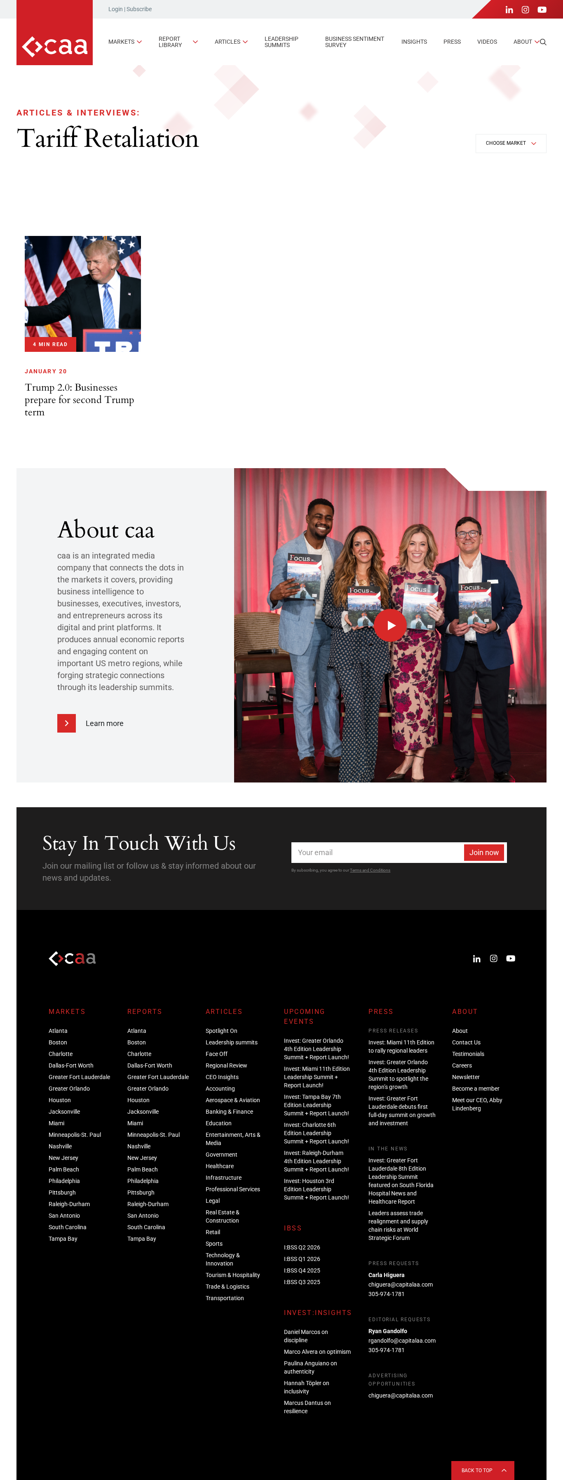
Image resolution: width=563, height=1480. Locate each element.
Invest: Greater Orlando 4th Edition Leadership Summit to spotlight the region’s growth (398, 1074)
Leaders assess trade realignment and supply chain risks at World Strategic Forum (398, 1225)
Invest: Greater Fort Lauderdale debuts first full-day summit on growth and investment (402, 1110)
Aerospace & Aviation (233, 1100)
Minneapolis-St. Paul (75, 1134)
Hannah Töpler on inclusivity (306, 1387)
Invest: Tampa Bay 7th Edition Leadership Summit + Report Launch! (316, 1105)
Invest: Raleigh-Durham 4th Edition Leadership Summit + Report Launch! (316, 1161)
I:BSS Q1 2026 (302, 1259)
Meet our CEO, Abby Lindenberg (477, 1104)
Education (219, 1123)
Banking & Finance (229, 1111)
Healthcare (220, 1166)
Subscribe (139, 9)
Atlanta (58, 1031)
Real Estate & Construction (222, 1216)
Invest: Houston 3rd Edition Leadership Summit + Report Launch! (316, 1189)
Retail (213, 1232)
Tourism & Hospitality (233, 1275)
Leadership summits (281, 41)
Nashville (60, 1146)
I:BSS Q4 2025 (302, 1270)
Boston (58, 1042)
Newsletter (466, 1077)
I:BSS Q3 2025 (302, 1282)
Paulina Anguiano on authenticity (310, 1367)
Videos (487, 41)
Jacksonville (64, 1111)
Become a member (476, 1088)
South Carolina (68, 1227)
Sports (214, 1243)
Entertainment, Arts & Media (233, 1138)
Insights (414, 41)
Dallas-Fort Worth (71, 1065)
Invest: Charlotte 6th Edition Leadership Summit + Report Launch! (316, 1133)
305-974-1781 (386, 1294)
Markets (121, 41)
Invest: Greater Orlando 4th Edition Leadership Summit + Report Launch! (316, 1049)
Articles (227, 41)
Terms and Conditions (370, 870)
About (523, 41)
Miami (56, 1123)
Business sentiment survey (354, 41)
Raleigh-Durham (69, 1204)
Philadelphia (64, 1181)
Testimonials (468, 1054)
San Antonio (64, 1215)
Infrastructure (224, 1177)
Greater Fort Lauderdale (79, 1077)
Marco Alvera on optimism (317, 1351)
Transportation (225, 1298)
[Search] (543, 42)
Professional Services (233, 1189)
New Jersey (63, 1158)
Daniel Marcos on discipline (306, 1336)
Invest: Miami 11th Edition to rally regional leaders (401, 1046)
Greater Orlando (69, 1088)
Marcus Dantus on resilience (307, 1407)
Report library (170, 41)
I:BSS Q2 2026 (302, 1247)
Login (115, 9)
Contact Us (466, 1042)
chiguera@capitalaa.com (400, 1284)
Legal (213, 1200)
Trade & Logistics (227, 1286)
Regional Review (226, 1065)
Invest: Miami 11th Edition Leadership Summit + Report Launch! (317, 1077)
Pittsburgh (62, 1192)
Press (452, 41)
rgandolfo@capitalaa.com (402, 1340)
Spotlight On (221, 1031)
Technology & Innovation (223, 1259)
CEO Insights (222, 1077)
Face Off (217, 1054)
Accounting (220, 1088)
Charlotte (61, 1054)
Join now (484, 852)
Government (221, 1154)
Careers (462, 1065)
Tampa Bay (63, 1238)
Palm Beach (64, 1169)
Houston (60, 1100)
